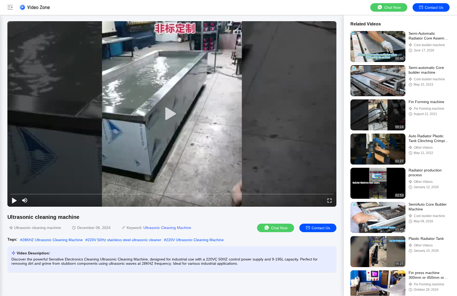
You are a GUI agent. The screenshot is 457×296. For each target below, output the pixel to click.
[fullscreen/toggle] (329, 200)
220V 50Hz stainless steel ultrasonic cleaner (124, 240)
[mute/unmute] (25, 200)
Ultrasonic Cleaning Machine (167, 228)
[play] (172, 114)
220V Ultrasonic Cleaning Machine (195, 240)
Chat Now (392, 7)
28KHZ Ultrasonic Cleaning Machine (52, 240)
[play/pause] (14, 200)
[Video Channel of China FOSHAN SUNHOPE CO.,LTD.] (34, 7)
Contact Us (434, 7)
